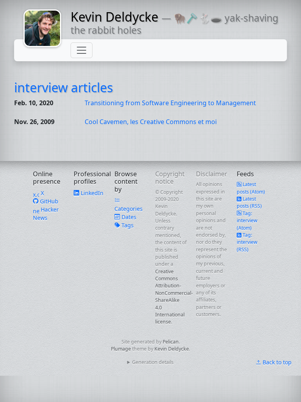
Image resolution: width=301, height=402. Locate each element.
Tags (127, 225)
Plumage (121, 348)
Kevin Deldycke (114, 16)
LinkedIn (91, 193)
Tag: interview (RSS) (247, 242)
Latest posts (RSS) (249, 202)
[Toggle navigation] (81, 50)
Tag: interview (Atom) (247, 220)
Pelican (171, 341)
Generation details (153, 362)
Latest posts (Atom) (251, 188)
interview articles (63, 87)
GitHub (48, 201)
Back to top (276, 362)
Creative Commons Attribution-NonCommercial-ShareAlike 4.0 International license (174, 296)
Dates (128, 217)
